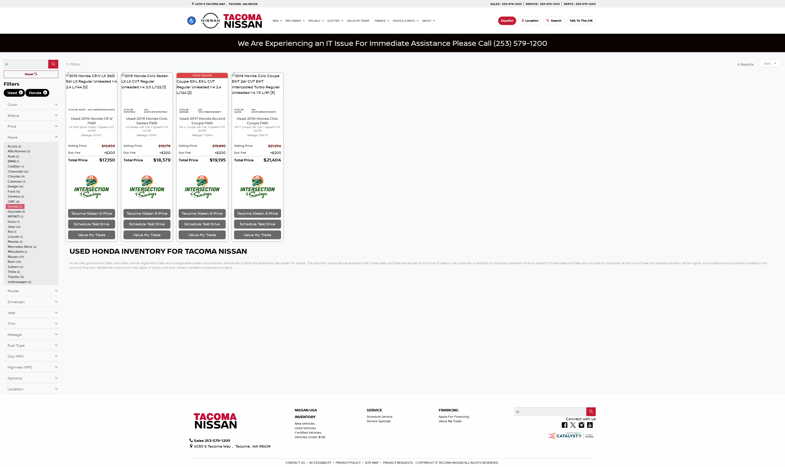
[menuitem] (32, 146)
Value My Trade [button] (91, 234)
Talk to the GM (581, 20)
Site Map (372, 462)
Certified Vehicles (308, 432)
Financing (449, 410)
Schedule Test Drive (91, 224)
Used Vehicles (305, 428)
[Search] (53, 64)
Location (531, 20)
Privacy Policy (348, 462)
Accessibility (320, 462)
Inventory (305, 417)
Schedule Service (379, 416)
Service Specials (379, 421)
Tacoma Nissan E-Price (91, 213)
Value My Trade (450, 421)
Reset (29, 74)
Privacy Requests (398, 462)
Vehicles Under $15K (310, 437)
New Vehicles (305, 423)
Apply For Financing (454, 416)
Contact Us (295, 462)
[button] (191, 21)
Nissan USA (306, 410)
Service (374, 410)
